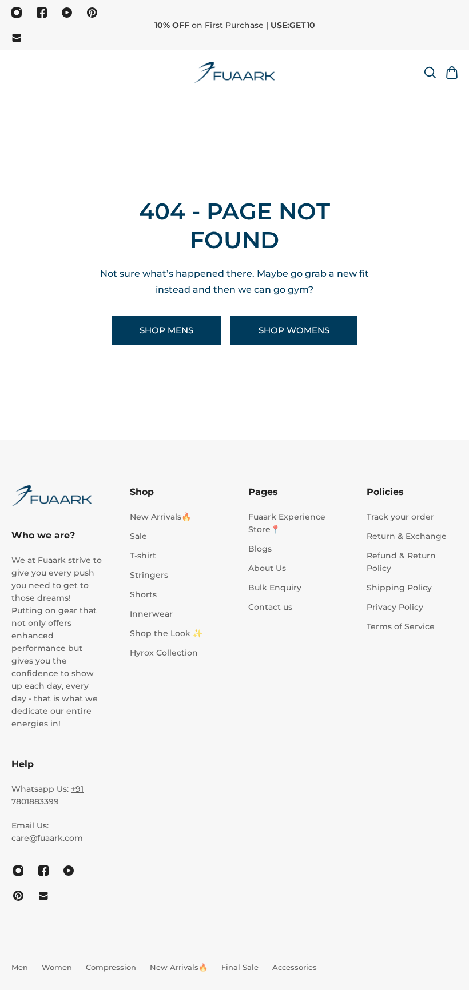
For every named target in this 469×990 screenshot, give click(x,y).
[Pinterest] (92, 12)
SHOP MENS (166, 330)
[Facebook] (41, 12)
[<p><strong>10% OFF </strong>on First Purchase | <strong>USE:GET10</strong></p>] (234, 25)
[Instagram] (16, 12)
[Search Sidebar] (429, 72)
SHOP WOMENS (294, 330)
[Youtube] (67, 12)
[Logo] (234, 72)
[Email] (16, 37)
